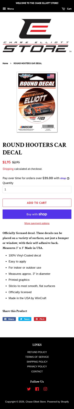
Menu (10, 8)
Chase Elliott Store (36, 401)
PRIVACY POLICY (37, 366)
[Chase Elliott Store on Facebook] (37, 389)
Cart (68, 8)
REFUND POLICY (37, 352)
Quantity (8, 183)
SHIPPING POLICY (37, 361)
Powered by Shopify (58, 401)
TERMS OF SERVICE (37, 357)
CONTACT (37, 371)
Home (5, 63)
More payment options (37, 223)
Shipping (8, 168)
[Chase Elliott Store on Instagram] (45, 389)
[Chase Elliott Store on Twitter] (29, 389)
